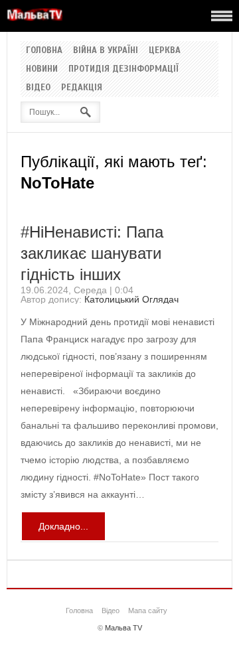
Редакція (81, 87)
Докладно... (63, 526)
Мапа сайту (147, 610)
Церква (165, 50)
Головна (44, 50)
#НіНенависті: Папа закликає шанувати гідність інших (92, 253)
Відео (38, 87)
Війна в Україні (105, 50)
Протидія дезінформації (123, 69)
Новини (42, 69)
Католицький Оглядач (131, 299)
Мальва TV (123, 628)
